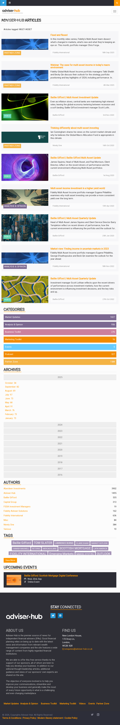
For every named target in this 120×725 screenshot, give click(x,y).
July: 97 (8, 395)
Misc (6, 520)
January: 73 (10, 418)
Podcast (9, 354)
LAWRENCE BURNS (64, 543)
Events (8, 347)
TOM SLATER (43, 543)
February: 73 (11, 414)
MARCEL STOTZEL (85, 554)
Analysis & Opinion (14, 324)
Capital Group (10, 502)
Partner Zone (11, 362)
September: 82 (12, 387)
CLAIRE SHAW (82, 543)
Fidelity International (13, 515)
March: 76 (9, 410)
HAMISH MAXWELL (21, 549)
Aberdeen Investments (14, 488)
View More (10, 560)
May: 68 (8, 402)
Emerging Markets (61, 554)
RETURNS (36, 549)
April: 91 (9, 406)
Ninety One (9, 524)
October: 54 (10, 383)
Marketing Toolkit (13, 339)
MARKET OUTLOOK (99, 543)
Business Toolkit (13, 332)
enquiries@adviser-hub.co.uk (78, 649)
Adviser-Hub (9, 493)
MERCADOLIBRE (49, 549)
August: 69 (10, 391)
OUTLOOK (103, 554)
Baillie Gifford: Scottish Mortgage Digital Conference (51, 575)
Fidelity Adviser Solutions (16, 511)
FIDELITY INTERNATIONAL (28, 554)
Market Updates (12, 317)
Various (7, 529)
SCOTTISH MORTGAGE (75, 548)
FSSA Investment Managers (17, 506)
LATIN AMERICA (100, 549)
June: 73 (9, 398)
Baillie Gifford (10, 497)
